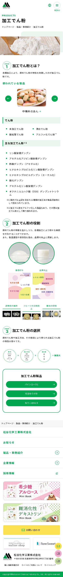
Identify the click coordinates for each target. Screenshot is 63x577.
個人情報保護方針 (11, 565)
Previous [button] (8, 99)
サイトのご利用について (32, 565)
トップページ (8, 26)
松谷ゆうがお (31, 393)
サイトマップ (50, 565)
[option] (31, 101)
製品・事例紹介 (24, 26)
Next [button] (55, 99)
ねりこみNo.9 (31, 402)
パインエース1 (31, 384)
